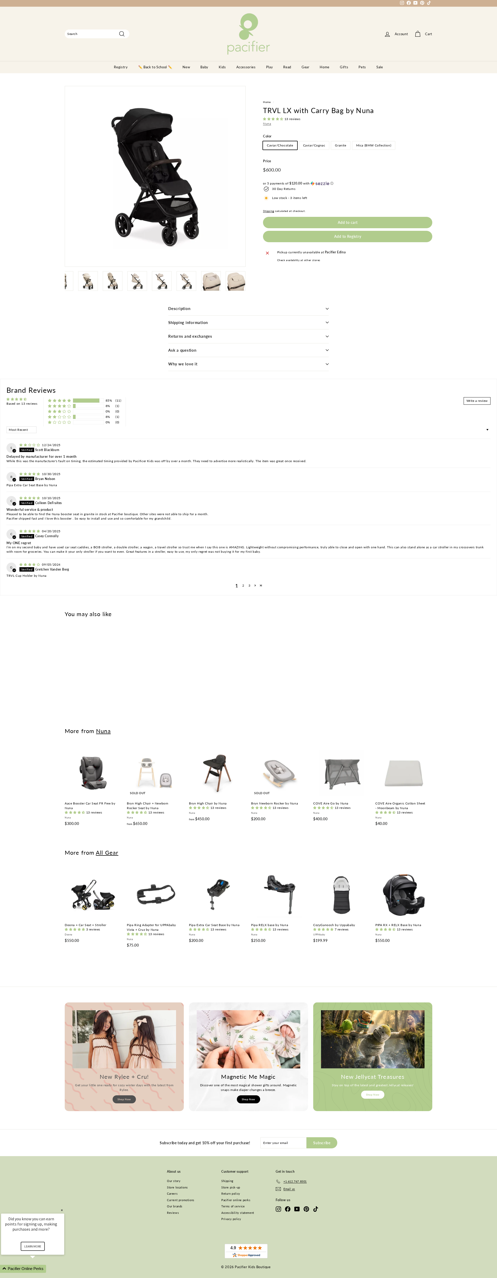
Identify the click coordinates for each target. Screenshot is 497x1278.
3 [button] (249, 585)
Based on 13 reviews (21, 403)
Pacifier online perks (236, 1200)
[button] (273, 119)
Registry (121, 67)
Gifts (344, 67)
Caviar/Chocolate (280, 145)
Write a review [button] (477, 401)
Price (267, 161)
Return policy (230, 1193)
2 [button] (243, 585)
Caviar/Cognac (314, 145)
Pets (362, 67)
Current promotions (180, 1200)
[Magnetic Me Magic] (248, 1039)
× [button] (62, 1210)
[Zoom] (155, 176)
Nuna (267, 123)
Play (269, 67)
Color (267, 136)
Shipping (268, 210)
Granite (340, 145)
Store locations (177, 1187)
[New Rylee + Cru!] (124, 1039)
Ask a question (182, 350)
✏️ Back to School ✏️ (155, 67)
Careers (172, 1193)
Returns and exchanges (190, 336)
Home (325, 67)
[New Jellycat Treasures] (373, 1039)
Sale (379, 67)
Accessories (246, 67)
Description (179, 308)
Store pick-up (230, 1187)
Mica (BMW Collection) (373, 145)
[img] (30, 445)
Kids (222, 67)
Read (287, 67)
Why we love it (183, 363)
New (186, 67)
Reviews (173, 1212)
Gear (306, 67)
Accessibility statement (237, 1212)
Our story (173, 1181)
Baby (204, 67)
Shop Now (124, 1099)
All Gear (107, 852)
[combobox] (97, 33)
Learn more (32, 1246)
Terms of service (233, 1206)
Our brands (174, 1206)
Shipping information (188, 322)
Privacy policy (231, 1219)
